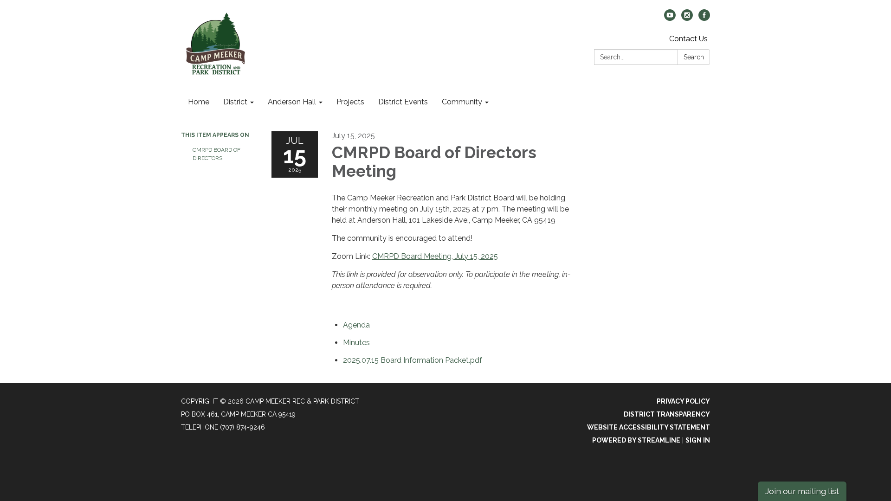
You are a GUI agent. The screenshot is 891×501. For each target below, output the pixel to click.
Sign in (697, 440)
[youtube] (670, 18)
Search (694, 57)
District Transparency (667, 414)
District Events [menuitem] (403, 101)
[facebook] (704, 18)
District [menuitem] (235, 101)
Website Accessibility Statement (648, 427)
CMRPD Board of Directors (216, 154)
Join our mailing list (802, 491)
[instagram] (687, 18)
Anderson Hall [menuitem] (292, 101)
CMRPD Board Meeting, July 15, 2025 (435, 256)
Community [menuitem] (462, 101)
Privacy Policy (683, 401)
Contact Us (688, 38)
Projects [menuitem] (350, 101)
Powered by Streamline (636, 440)
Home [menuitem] (198, 101)
